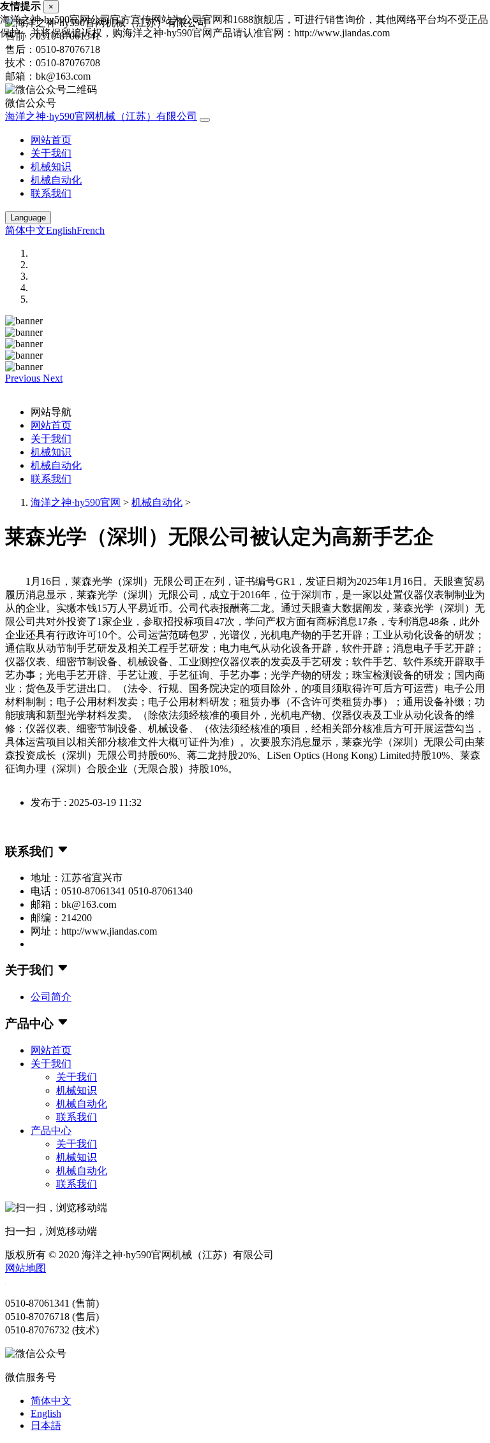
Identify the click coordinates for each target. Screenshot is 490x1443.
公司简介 (51, 996)
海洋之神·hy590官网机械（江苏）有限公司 (101, 116)
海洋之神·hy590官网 (76, 502)
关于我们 (51, 153)
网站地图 (25, 1268)
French (91, 230)
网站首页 (51, 139)
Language (28, 217)
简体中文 (25, 230)
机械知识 (51, 166)
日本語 (46, 1425)
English (61, 230)
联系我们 (51, 193)
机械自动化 (56, 180)
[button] (24, 378)
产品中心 (51, 1130)
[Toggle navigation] (205, 120)
